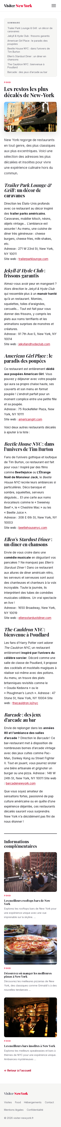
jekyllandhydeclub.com (34, 344)
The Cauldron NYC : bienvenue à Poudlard (25, 66)
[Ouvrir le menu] (53, 5)
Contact (49, 1102)
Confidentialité (35, 1109)
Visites (8, 1102)
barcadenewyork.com (21, 783)
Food (18, 1102)
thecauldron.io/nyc (25, 703)
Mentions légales (14, 1109)
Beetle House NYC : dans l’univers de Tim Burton (28, 50)
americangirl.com (30, 419)
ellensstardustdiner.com (34, 618)
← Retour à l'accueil (17, 1070)
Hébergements (33, 1102)
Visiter (18, 5)
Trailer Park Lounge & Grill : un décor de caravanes (30, 30)
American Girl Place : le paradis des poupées (27, 42)
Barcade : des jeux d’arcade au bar (27, 72)
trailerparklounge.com (33, 259)
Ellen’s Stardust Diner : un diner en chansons (26, 58)
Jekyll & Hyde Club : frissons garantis (28, 35)
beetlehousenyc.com (32, 527)
